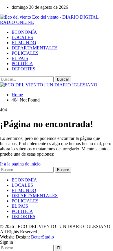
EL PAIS (20, 58)
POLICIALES (25, 53)
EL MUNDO (24, 42)
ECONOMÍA (24, 32)
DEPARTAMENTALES (35, 47)
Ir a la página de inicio (20, 163)
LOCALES (22, 37)
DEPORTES (23, 68)
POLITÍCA (22, 63)
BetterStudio (42, 236)
